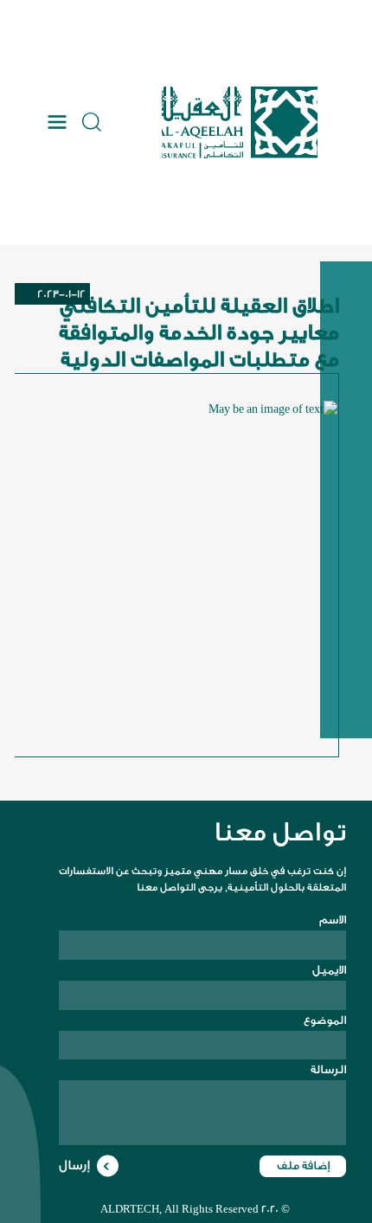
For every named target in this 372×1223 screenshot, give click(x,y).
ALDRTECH (129, 1209)
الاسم (332, 919)
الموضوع (325, 1020)
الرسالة (328, 1069)
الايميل (329, 969)
